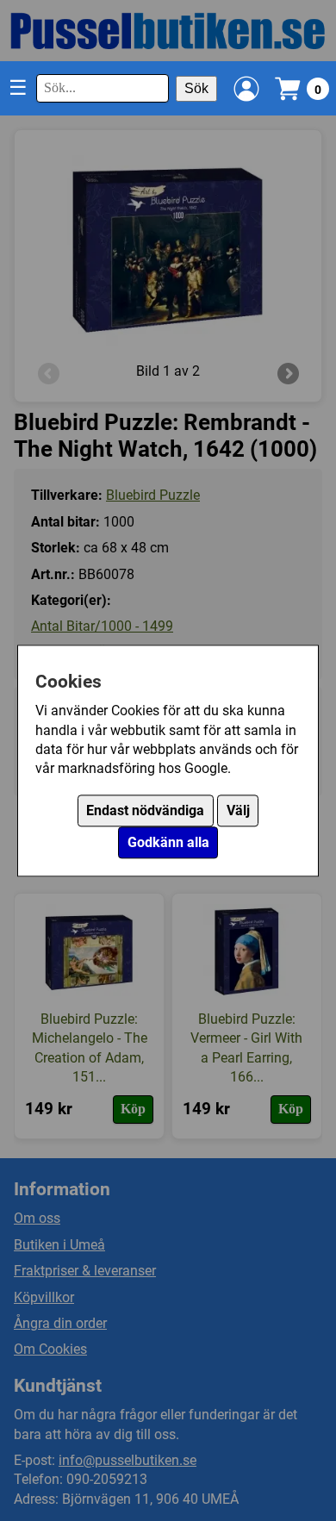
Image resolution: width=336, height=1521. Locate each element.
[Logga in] (246, 89)
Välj (238, 810)
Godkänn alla (168, 842)
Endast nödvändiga (145, 810)
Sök (196, 88)
